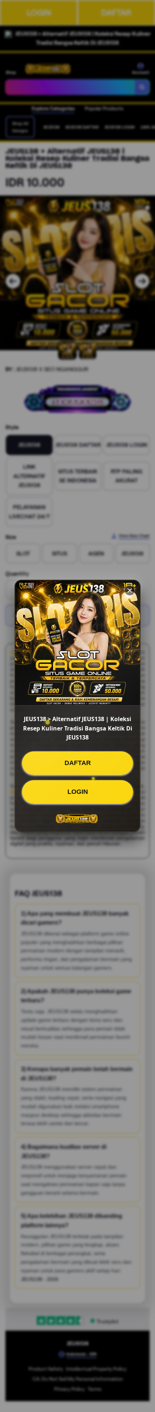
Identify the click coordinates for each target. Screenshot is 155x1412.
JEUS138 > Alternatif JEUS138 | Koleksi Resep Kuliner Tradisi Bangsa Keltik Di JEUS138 (77, 728)
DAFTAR (78, 762)
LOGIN (77, 791)
